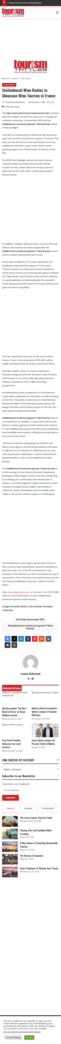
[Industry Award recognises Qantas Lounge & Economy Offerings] (45, 698)
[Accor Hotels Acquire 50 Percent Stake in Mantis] (45, 730)
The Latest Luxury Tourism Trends (36, 817)
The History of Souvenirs (32, 855)
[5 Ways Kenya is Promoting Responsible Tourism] (10, 846)
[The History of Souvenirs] (10, 859)
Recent (11, 808)
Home (7, 78)
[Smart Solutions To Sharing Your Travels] (10, 872)
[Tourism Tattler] (13, 12)
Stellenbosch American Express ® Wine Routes (31, 627)
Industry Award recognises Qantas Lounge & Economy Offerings (44, 712)
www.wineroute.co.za (18, 592)
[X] (14, 639)
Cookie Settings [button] (13, 1037)
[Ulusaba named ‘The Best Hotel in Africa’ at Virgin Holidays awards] (15, 698)
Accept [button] (29, 1037)
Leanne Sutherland (15, 102)
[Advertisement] (30, 39)
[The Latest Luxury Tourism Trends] (10, 821)
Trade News (25, 78)
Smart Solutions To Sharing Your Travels (39, 868)
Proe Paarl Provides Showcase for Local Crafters (11, 744)
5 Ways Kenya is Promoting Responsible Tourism (31, 2)
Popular (28, 808)
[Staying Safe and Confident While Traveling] (10, 834)
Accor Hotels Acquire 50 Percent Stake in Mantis (43, 742)
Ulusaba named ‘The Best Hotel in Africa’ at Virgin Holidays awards (14, 712)
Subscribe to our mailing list (15, 784)
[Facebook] (7, 639)
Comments (48, 808)
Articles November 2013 (31, 619)
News (14, 78)
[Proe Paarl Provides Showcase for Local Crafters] (15, 730)
